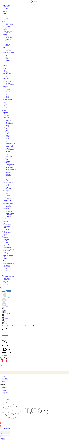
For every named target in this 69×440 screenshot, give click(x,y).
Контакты (8, 357)
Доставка (5, 357)
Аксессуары (3, 389)
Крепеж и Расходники (5, 392)
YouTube (2, 435)
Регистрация (9, 290)
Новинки (3, 380)
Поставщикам (4, 377)
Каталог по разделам (5, 379)
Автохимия (3, 388)
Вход (3, 290)
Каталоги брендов (4, 378)
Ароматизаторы (4, 387)
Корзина (1, 438)
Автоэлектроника (4, 394)
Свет (2, 395)
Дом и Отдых (4, 393)
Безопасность (4, 390)
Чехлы (3, 386)
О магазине (3, 376)
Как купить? (2, 357)
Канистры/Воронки (4, 391)
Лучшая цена (3, 381)
